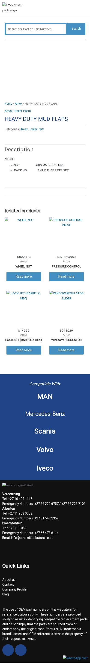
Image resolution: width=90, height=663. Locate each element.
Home (8, 103)
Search (76, 28)
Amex (18, 103)
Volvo (45, 450)
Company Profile (14, 589)
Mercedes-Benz (45, 414)
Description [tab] (19, 149)
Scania (45, 431)
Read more (24, 276)
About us (8, 579)
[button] (86, 8)
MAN (45, 396)
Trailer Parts (22, 111)
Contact (8, 584)
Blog (5, 594)
